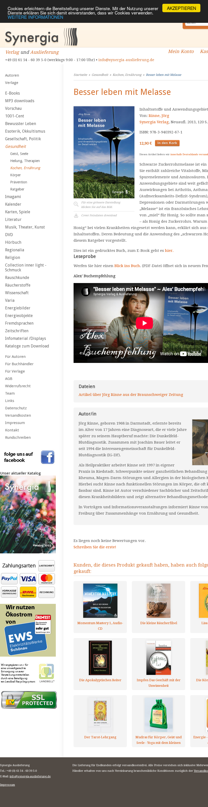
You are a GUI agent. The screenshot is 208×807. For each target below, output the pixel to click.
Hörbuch (13, 242)
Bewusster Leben (20, 123)
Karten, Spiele (17, 211)
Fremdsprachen (19, 323)
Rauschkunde (17, 277)
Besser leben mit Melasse (163, 75)
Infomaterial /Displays (25, 338)
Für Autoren (15, 356)
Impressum (15, 422)
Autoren (12, 75)
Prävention (18, 182)
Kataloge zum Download (27, 346)
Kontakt (12, 430)
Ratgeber (17, 189)
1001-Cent (14, 116)
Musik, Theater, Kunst (25, 227)
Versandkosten (18, 415)
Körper (15, 175)
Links (9, 400)
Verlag (12, 52)
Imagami (13, 196)
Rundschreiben (18, 437)
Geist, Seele (19, 154)
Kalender (13, 204)
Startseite (80, 75)
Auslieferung (44, 52)
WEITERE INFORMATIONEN (35, 17)
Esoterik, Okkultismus (25, 131)
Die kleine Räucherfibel (158, 623)
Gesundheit (15, 146)
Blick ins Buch (127, 266)
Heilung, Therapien (25, 161)
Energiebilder (17, 308)
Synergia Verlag (154, 122)
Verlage (11, 82)
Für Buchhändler (19, 364)
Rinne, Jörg (159, 115)
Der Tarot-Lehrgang (100, 737)
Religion (12, 257)
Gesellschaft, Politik (23, 138)
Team (10, 393)
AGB (8, 378)
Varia (9, 300)
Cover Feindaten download (99, 215)
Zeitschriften (16, 330)
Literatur (13, 219)
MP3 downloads (19, 100)
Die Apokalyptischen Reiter (100, 680)
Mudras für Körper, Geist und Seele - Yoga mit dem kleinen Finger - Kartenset (158, 740)
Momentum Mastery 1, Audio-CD (100, 625)
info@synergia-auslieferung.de (126, 60)
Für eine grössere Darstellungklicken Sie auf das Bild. (100, 205)
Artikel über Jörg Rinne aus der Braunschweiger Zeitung (131, 394)
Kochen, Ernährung (25, 168)
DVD (9, 234)
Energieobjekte (19, 315)
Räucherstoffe (17, 285)
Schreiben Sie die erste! (95, 547)
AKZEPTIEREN (181, 8)
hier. (169, 250)
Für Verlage (15, 371)
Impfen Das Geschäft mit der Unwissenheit (159, 683)
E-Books (12, 93)
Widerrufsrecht (18, 386)
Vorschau (13, 108)
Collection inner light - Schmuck (25, 267)
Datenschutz (16, 408)
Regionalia (14, 250)
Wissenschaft (17, 292)
